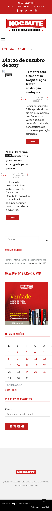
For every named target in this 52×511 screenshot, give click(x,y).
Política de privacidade (40, 507)
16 (18, 365)
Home (4, 49)
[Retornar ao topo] (44, 501)
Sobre (10, 6)
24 (26, 371)
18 (35, 365)
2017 (12, 49)
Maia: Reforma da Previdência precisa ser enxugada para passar (17, 160)
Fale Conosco (23, 6)
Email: (8, 409)
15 (9, 365)
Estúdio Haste (23, 503)
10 (26, 358)
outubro (22, 49)
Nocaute (25, 99)
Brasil (8, 75)
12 (44, 358)
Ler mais (33, 141)
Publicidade (39, 6)
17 (26, 365)
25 (35, 371)
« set (7, 389)
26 (44, 371)
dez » (14, 389)
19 (44, 365)
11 (35, 358)
